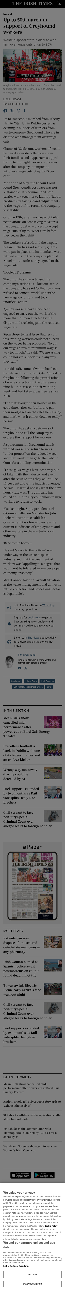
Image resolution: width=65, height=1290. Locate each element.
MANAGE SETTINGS (32, 1284)
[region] (32, 1236)
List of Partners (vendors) (16, 1266)
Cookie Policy (51, 1226)
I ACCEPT (32, 1274)
